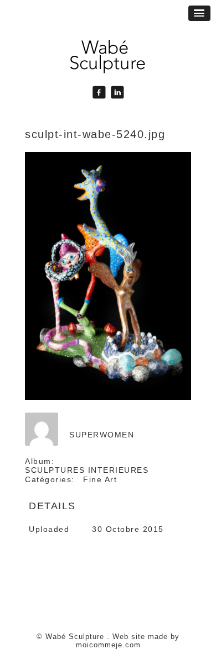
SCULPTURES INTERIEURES (86, 470)
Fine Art (100, 479)
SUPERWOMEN (101, 434)
